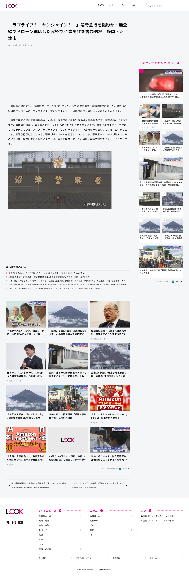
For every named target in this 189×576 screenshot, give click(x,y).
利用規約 (116, 558)
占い (134, 5)
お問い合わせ (155, 558)
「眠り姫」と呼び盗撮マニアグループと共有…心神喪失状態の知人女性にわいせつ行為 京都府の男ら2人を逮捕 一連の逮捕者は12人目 (67, 280)
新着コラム (95, 515)
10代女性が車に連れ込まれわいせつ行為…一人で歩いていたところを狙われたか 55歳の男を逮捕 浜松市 (54, 288)
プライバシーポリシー (84, 558)
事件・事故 (44, 525)
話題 (41, 539)
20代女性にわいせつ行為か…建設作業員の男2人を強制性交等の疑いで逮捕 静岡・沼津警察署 (49, 277)
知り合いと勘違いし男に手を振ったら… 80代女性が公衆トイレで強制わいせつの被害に (47, 273)
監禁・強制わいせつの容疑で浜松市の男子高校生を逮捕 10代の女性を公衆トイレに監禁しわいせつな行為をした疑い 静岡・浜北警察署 (67, 284)
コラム (122, 5)
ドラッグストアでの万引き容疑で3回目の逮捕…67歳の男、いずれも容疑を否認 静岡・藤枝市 (97, 485)
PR (91, 534)
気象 (41, 534)
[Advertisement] (68, 78)
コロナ (42, 544)
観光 (92, 530)
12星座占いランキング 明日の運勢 (157, 520)
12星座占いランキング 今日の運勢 (157, 515)
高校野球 (94, 520)
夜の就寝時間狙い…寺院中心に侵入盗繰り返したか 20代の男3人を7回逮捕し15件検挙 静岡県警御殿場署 (39, 485)
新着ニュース (45, 515)
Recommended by (110, 468)
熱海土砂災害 (45, 548)
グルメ (93, 525)
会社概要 (42, 558)
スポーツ (43, 530)
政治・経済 (44, 520)
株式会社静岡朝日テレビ (87, 569)
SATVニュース (106, 5)
